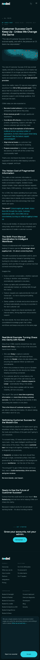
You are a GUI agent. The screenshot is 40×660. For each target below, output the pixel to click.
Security (25, 607)
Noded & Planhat (7, 597)
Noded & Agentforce (8, 610)
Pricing (4, 582)
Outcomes (5, 567)
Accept (29, 654)
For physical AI (22, 570)
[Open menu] (36, 4)
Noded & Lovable (7, 604)
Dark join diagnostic (29, 597)
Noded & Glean (7, 613)
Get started (20, 540)
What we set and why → (19, 623)
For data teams (22, 573)
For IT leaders (22, 576)
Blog (24, 604)
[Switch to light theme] (31, 3)
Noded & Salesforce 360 (9, 607)
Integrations (5, 579)
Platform (4, 576)
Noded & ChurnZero (8, 600)
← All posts (6, 18)
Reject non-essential (11, 654)
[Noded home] (6, 3)
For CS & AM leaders (24, 567)
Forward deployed (28, 594)
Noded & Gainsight (8, 594)
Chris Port (8, 22)
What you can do (7, 570)
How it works (6, 573)
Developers (26, 600)
